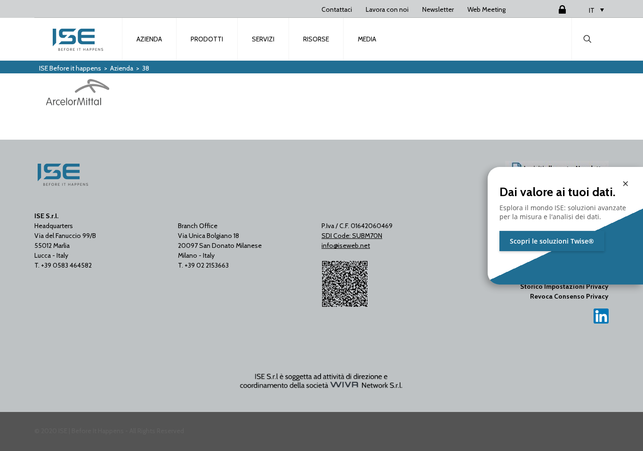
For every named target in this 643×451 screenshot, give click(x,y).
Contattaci (337, 9)
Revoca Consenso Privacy (569, 296)
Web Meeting (486, 9)
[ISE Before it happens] (78, 39)
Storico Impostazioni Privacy (564, 286)
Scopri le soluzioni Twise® (552, 241)
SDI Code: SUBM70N (352, 235)
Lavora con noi (387, 9)
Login (551, 9)
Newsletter (438, 9)
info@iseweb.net (346, 245)
